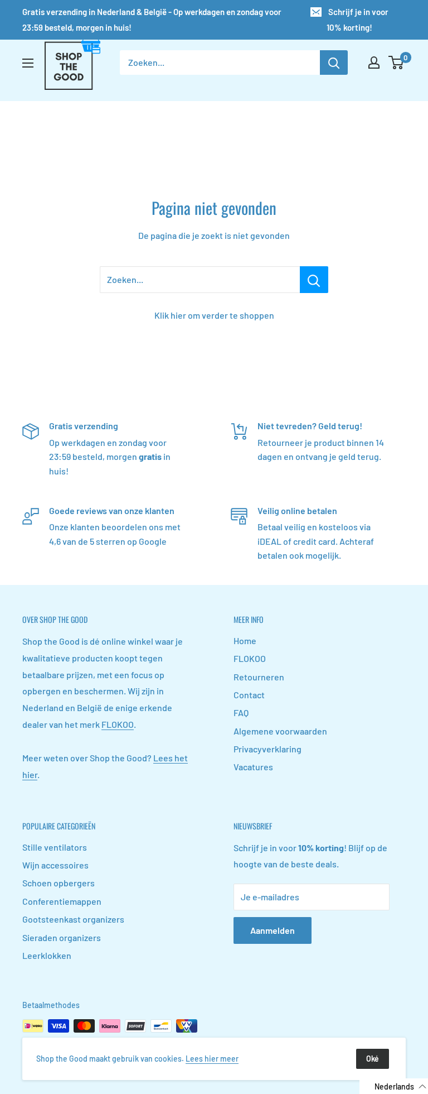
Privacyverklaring (267, 748)
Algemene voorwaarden (280, 731)
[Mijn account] (374, 62)
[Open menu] (27, 63)
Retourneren (259, 676)
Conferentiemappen (61, 901)
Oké (372, 1058)
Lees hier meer (212, 1058)
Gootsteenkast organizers (73, 919)
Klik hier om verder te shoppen (214, 315)
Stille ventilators (54, 847)
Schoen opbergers (58, 882)
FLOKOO (117, 724)
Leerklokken (46, 955)
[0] (396, 62)
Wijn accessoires (55, 865)
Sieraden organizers (61, 937)
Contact (249, 694)
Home (245, 640)
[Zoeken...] (314, 279)
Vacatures (253, 766)
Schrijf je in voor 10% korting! (357, 19)
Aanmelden (272, 930)
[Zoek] (334, 62)
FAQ (241, 712)
